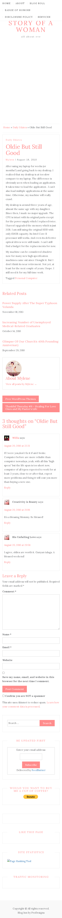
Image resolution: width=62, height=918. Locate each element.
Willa (15, 437)
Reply (7, 487)
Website (7, 660)
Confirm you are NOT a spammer (24, 695)
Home (6, 3)
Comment (9, 591)
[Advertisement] (31, 71)
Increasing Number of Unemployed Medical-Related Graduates (26, 324)
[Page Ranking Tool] (19, 860)
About (20, 3)
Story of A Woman (31, 26)
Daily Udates (20, 127)
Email (6, 647)
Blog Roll (37, 3)
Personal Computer (26, 278)
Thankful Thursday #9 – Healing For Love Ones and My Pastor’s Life (30, 407)
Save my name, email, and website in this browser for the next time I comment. (28, 679)
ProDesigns (38, 912)
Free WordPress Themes (20, 398)
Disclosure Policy (19, 17)
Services (44, 17)
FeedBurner (38, 770)
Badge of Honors (18, 10)
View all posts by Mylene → (21, 384)
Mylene (10, 160)
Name (6, 634)
